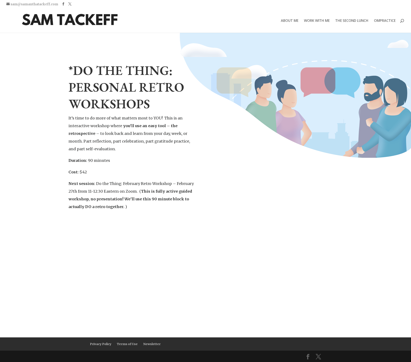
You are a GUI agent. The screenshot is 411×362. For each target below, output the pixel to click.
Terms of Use (127, 344)
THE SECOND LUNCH (351, 21)
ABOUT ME (289, 21)
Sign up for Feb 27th (99, 224)
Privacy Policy (100, 344)
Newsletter (152, 344)
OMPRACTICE (385, 21)
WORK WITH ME (317, 21)
